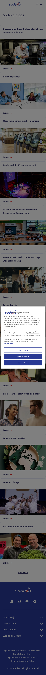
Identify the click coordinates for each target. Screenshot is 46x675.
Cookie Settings (23, 350)
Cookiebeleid (8, 343)
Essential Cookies (23, 356)
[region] (23, 337)
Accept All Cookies (23, 363)
